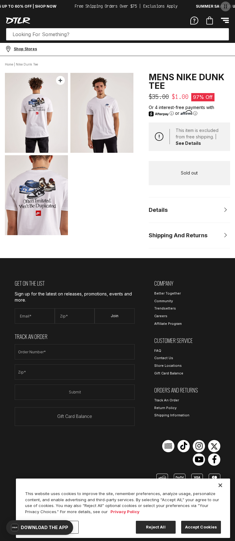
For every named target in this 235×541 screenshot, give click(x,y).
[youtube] (199, 459)
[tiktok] (183, 446)
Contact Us (163, 358)
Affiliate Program (168, 323)
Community (163, 301)
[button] (39, 527)
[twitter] (214, 446)
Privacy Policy (125, 511)
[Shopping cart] (210, 20)
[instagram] (199, 446)
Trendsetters (165, 308)
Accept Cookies (201, 526)
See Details (188, 143)
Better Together (167, 293)
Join (114, 316)
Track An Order (166, 400)
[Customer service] (194, 20)
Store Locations (168, 365)
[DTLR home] (18, 20)
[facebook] (214, 459)
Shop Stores (25, 49)
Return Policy (165, 408)
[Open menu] (225, 20)
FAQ (157, 350)
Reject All (155, 526)
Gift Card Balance (74, 416)
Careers (160, 316)
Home (9, 64)
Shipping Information (171, 415)
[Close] (220, 485)
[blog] (168, 446)
